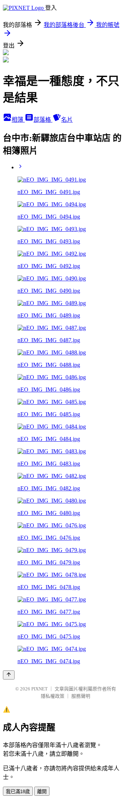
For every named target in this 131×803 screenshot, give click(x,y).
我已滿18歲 (18, 791)
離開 (42, 791)
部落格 (42, 120)
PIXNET (39, 689)
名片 (67, 120)
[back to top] (9, 675)
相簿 (18, 120)
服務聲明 (80, 696)
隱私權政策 (52, 696)
